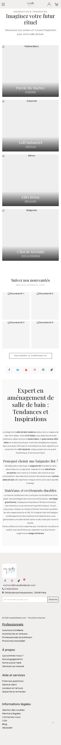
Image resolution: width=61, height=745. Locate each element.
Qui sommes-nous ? (13, 655)
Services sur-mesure (13, 666)
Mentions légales (11, 713)
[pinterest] (24, 580)
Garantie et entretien (14, 692)
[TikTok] (51, 369)
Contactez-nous (11, 717)
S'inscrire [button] (53, 600)
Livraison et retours (12, 688)
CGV (4, 720)
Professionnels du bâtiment (17, 637)
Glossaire (7, 728)
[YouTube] (26, 369)
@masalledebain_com (30, 285)
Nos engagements (12, 659)
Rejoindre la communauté (31, 356)
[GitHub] (43, 369)
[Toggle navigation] (3, 4)
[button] (52, 722)
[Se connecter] (49, 4)
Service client (9, 684)
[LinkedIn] (17, 369)
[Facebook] (9, 369)
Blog (4, 724)
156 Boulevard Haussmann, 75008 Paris (25, 592)
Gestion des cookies (13, 710)
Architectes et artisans (15, 634)
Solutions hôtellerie (12, 630)
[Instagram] (34, 369)
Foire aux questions (13, 681)
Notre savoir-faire (11, 663)
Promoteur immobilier (13, 641)
